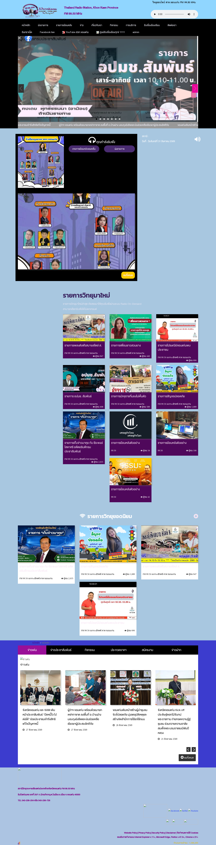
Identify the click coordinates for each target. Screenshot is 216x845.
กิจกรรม (114, 25)
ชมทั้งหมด (128, 275)
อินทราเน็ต (27, 32)
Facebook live (47, 32)
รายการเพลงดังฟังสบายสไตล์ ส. (83, 345)
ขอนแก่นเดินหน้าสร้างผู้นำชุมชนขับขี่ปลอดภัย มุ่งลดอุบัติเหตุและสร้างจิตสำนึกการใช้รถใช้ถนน (130, 715)
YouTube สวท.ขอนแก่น (77, 32)
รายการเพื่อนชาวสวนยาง (126, 345)
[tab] (32, 650)
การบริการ (131, 25)
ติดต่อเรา (172, 25)
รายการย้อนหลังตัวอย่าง (125, 442)
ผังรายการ (43, 25)
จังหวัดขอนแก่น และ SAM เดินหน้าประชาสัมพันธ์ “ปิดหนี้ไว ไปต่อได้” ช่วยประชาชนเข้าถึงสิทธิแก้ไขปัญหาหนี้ (40, 717)
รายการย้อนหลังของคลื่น (84, 149)
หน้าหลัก (26, 25)
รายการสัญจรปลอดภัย (171, 396)
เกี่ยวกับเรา (96, 25)
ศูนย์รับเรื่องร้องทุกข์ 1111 (112, 32)
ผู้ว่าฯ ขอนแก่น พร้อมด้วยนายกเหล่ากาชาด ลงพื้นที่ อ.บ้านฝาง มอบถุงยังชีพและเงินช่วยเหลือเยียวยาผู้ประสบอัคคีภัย (106, 125)
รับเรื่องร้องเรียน (152, 25)
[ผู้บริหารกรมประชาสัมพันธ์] (108, 79)
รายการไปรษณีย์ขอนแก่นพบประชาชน (174, 347)
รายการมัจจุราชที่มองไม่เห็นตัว (128, 396)
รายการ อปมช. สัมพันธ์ (78, 396)
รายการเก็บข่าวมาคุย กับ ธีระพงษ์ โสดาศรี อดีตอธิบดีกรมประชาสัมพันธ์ (84, 447)
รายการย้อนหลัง (64, 25)
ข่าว (81, 25)
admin (136, 32)
